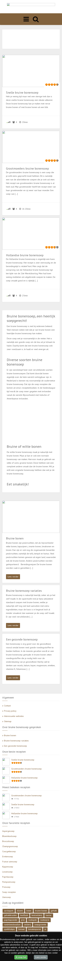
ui (45, 929)
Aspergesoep (8, 831)
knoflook (24, 915)
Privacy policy (10, 711)
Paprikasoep (7, 876)
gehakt (54, 910)
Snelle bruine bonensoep (22, 759)
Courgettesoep (9, 851)
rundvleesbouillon (12, 924)
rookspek (32, 920)
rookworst (44, 920)
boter (28, 910)
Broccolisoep (8, 841)
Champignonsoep (10, 846)
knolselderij (37, 915)
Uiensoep (6, 897)
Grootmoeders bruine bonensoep (26, 768)
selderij (27, 924)
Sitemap (7, 721)
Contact (7, 705)
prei (23, 920)
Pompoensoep (8, 882)
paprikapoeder (10, 920)
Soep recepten (9, 892)
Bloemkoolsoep (9, 836)
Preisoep (6, 887)
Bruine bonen (10, 735)
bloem (20, 910)
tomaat (21, 929)
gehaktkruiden (10, 915)
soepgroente (40, 924)
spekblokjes (9, 929)
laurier (49, 915)
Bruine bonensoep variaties (16, 740)
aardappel (8, 910)
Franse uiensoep (9, 861)
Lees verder (13, 576)
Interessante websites (14, 716)
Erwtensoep (7, 856)
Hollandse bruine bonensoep (24, 777)
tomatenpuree (34, 929)
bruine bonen (41, 910)
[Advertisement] (31, 39)
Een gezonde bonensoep (15, 746)
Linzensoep (7, 871)
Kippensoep (7, 866)
